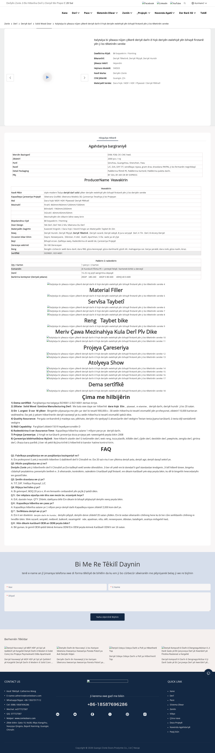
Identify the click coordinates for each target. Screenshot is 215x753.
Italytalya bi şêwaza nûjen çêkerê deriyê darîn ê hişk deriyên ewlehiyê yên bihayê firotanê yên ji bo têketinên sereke (112, 23)
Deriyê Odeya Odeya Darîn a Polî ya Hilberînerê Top (132, 658)
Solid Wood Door (43, 23)
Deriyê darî (26, 23)
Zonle (7, 23)
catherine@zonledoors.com (28, 695)
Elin (122, 406)
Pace (172, 700)
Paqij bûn (174, 731)
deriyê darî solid (71, 192)
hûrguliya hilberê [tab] (107, 137)
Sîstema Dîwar (177, 704)
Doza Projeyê (176, 722)
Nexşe (137, 748)
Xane (172, 691)
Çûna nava (175, 718)
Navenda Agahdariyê (180, 727)
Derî (15, 23)
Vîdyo (172, 713)
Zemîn (173, 709)
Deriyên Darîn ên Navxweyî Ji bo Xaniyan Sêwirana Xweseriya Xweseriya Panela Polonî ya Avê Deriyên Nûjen (80, 661)
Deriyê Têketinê (81, 233)
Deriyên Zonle (19, 467)
